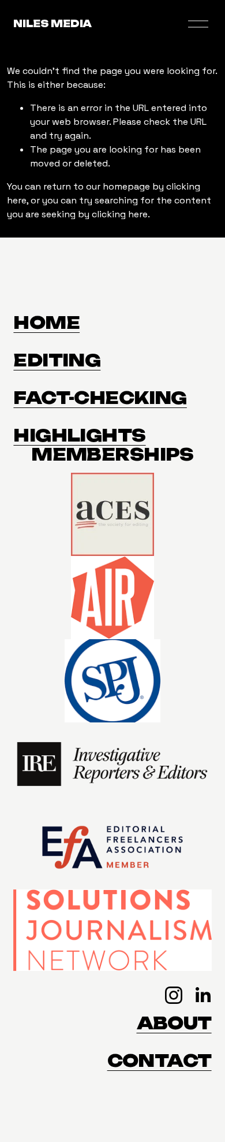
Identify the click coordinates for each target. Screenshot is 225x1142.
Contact (159, 1060)
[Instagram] (173, 995)
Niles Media (52, 23)
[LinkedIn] (202, 995)
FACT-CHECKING (99, 397)
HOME (46, 322)
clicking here (120, 214)
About (174, 1023)
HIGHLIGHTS (79, 435)
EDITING (56, 360)
